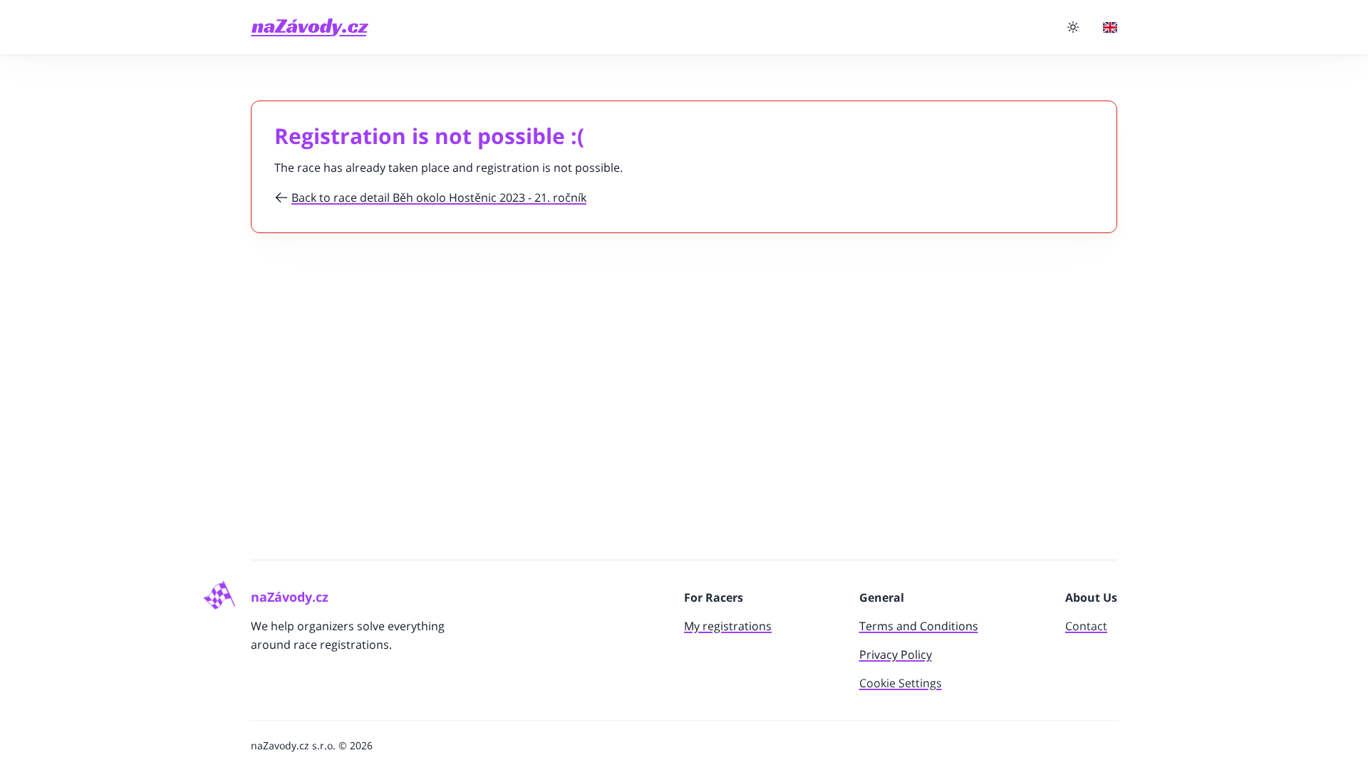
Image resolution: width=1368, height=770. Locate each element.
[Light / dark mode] (1073, 27)
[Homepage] (309, 27)
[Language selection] (1110, 27)
